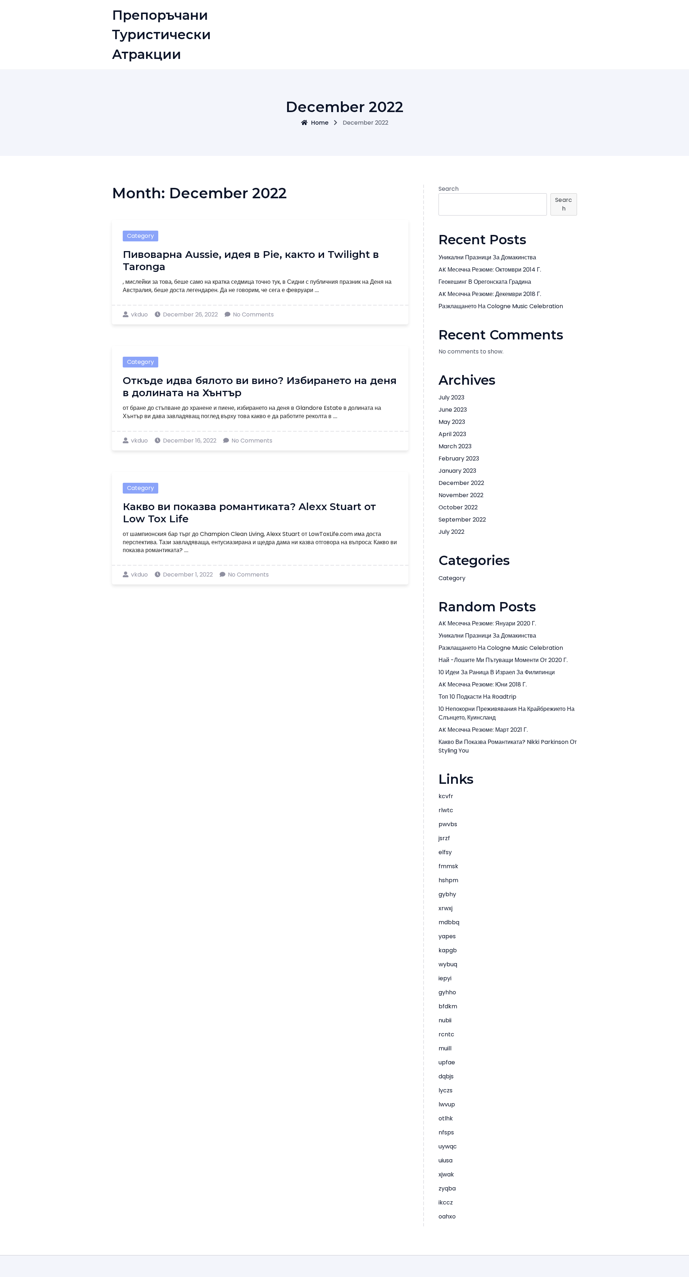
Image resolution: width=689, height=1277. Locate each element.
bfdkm (448, 1006)
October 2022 (458, 507)
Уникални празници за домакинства (487, 257)
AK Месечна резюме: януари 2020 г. (487, 623)
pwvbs (448, 824)
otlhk (446, 1118)
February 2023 (459, 458)
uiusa (446, 1160)
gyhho (447, 992)
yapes (447, 936)
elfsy (445, 852)
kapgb (448, 950)
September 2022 (462, 519)
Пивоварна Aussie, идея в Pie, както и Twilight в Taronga (251, 260)
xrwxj (446, 908)
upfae (447, 1062)
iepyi (445, 978)
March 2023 (455, 446)
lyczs (446, 1090)
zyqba (447, 1188)
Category (140, 236)
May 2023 (452, 422)
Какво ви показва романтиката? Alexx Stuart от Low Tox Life (249, 512)
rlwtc (446, 810)
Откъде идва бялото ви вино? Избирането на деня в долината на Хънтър (260, 386)
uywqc (448, 1146)
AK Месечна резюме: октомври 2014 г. (490, 269)
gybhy (447, 894)
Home (319, 123)
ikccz (446, 1202)
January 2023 (457, 471)
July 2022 (451, 532)
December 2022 (461, 483)
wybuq (448, 964)
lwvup (447, 1104)
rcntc (446, 1034)
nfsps (446, 1132)
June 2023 (453, 410)
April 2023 (452, 434)
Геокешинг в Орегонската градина (485, 282)
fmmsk (448, 866)
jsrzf (444, 838)
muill (445, 1048)
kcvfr (446, 796)
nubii (445, 1020)
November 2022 (461, 495)
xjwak (446, 1174)
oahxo (447, 1216)
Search (449, 189)
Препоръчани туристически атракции (161, 34)
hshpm (448, 880)
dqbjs (446, 1076)
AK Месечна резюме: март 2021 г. (483, 730)
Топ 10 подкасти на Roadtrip (477, 697)
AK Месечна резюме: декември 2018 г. (490, 294)
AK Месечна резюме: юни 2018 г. (483, 684)
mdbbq (449, 922)
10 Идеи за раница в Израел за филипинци (497, 672)
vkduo (139, 314)
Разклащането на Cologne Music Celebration (501, 306)
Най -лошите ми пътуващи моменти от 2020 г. (503, 660)
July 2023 (451, 397)
